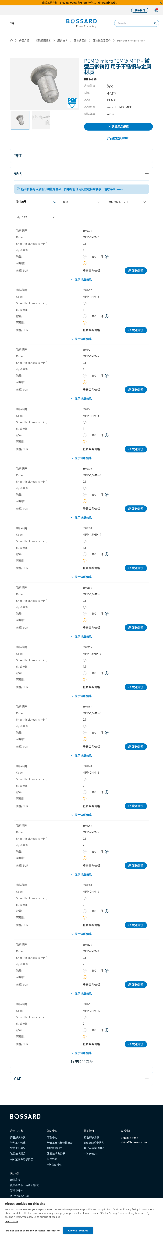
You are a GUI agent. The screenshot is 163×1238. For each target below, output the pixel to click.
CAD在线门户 (54, 1148)
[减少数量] (85, 257)
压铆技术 (62, 40)
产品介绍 (24, 40)
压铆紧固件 (80, 40)
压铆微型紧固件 (102, 40)
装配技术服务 (17, 1153)
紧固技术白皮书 (56, 1153)
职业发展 (15, 1179)
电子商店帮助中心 (94, 1148)
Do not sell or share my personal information (33, 1230)
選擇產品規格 (120, 126)
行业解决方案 (91, 1137)
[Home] (11, 40)
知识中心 (57, 1164)
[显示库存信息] (85, 263)
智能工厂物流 (17, 1142)
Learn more (11, 1221)
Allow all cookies (78, 1230)
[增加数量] (107, 257)
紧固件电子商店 (24, 1159)
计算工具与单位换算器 (60, 1142)
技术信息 (52, 1158)
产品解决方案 (17, 1137)
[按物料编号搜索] (54, 202)
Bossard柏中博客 (94, 1142)
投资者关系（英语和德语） (25, 1185)
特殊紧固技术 (43, 40)
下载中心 (52, 1137)
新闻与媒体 (16, 1190)
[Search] (155, 23)
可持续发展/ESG (19, 1195)
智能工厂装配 (17, 1148)
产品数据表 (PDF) (118, 138)
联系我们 (140, 10)
